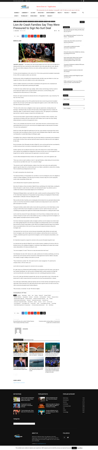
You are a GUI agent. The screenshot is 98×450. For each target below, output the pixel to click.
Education (40, 12)
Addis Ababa (24, 295)
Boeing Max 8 (25, 296)
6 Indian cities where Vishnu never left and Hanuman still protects (72, 41)
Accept (74, 448)
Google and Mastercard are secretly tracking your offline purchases (52, 412)
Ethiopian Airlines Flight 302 (19, 298)
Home (14, 19)
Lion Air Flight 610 (17, 303)
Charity (31, 352)
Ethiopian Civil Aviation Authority (39, 298)
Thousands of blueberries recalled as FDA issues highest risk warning (74, 65)
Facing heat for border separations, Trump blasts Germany (27, 405)
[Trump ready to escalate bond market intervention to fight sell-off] (20, 362)
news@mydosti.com (41, 443)
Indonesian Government (36, 300)
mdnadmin (17, 30)
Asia (17, 21)
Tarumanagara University (45, 303)
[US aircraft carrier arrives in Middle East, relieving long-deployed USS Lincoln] (36, 362)
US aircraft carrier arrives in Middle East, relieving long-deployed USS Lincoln (36, 369)
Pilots (38, 303)
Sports (16, 16)
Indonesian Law (45, 300)
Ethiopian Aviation (28, 298)
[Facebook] (81, 1)
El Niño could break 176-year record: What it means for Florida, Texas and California (73, 82)
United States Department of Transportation (22, 304)
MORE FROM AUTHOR (28, 339)
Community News (31, 21)
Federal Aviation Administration (20, 300)
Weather (42, 16)
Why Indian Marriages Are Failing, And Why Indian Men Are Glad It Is (74, 30)
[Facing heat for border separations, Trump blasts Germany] (16, 405)
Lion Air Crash (49, 301)
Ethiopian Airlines (55, 296)
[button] (83, 12)
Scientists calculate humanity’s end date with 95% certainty (73, 70)
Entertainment (50, 12)
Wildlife (49, 16)
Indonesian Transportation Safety (20, 301)
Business (16, 12)
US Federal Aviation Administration (38, 304)
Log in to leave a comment (19, 382)
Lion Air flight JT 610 (25, 303)
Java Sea (39, 301)
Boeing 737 (41, 295)
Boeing (36, 295)
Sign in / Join (28, 0)
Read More (79, 448)
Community (25, 12)
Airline (18, 19)
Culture (33, 12)
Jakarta (35, 301)
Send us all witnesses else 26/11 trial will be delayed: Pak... (51, 399)
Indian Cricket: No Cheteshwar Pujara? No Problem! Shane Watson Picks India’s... (27, 399)
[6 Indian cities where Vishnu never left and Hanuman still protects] (52, 348)
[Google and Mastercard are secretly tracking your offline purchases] (41, 412)
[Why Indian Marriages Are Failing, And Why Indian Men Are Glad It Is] (20, 348)
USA (49, 21)
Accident (19, 295)
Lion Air (44, 301)
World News (33, 16)
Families (51, 298)
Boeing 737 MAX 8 (47, 295)
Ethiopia (49, 296)
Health (59, 12)
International (41, 21)
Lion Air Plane (33, 303)
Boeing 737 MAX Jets (17, 296)
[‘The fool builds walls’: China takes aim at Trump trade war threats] (16, 412)
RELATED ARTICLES (18, 339)
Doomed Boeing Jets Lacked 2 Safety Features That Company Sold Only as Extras (23, 322)
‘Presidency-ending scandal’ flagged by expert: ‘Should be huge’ (73, 76)
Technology (24, 16)
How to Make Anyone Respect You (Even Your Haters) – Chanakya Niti (73, 36)
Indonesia (36, 21)
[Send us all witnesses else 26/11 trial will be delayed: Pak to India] (41, 399)
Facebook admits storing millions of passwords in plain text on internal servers (49, 322)
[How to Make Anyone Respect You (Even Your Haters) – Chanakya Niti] (36, 348)
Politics (66, 12)
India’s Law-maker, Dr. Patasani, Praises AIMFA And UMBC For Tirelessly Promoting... (53, 405)
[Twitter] (84, 1)
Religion (74, 12)
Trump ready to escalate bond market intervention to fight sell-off (72, 47)
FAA (47, 298)
